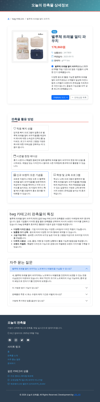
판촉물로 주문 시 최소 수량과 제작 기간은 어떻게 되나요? (37, 294)
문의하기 (11, 363)
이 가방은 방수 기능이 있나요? (25, 287)
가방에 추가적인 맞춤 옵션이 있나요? (28, 300)
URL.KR (77, 394)
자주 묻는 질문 (14, 359)
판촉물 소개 (13, 355)
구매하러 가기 (59, 97)
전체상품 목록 (80, 97)
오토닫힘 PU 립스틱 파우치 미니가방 (26, 380)
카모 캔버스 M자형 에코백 (21, 376)
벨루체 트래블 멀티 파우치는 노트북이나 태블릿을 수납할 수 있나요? (42, 268)
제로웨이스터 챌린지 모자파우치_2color (27, 383)
